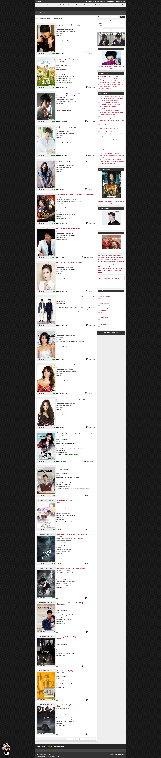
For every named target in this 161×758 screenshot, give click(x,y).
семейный (62, 443)
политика (65, 649)
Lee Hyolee (83, 365)
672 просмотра (61, 666)
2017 (60, 646)
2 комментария (91, 427)
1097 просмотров (62, 632)
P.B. (74, 590)
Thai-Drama (114, 86)
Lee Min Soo (71, 448)
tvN (61, 72)
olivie (113, 278)
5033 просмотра (62, 495)
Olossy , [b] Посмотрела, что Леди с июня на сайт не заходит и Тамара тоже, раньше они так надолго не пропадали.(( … (111, 98)
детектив (66, 549)
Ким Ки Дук (65, 653)
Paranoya (109, 147)
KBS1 (61, 216)
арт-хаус (70, 649)
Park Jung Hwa (72, 76)
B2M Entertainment (66, 380)
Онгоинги (104, 82)
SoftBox (70, 80)
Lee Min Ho (73, 95)
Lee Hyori (78, 365)
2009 (64, 579)
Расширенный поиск (59, 9)
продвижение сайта (120, 754)
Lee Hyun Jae (81, 161)
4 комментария (91, 223)
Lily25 (108, 159)
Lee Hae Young (70, 721)
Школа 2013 (84, 311)
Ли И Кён (61, 25)
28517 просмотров (62, 121)
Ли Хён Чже (62, 161)
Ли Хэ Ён (64, 721)
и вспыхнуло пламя (104, 301)
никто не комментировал (89, 257)
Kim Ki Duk (71, 653)
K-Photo (118, 77)
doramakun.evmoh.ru (109, 1)
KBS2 (61, 517)
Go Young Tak (65, 683)
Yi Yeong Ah (78, 331)
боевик (65, 477)
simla (107, 96)
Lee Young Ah (72, 331)
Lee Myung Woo (65, 585)
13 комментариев (91, 393)
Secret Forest (64, 557)
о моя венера (103, 310)
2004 (64, 209)
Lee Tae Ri (74, 93)
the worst (64, 484)
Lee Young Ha (72, 229)
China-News (120, 84)
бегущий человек (104, 294)
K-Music (120, 80)
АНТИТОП (42, 12)
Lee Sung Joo (65, 214)
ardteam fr (102, 312)
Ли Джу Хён (64, 651)
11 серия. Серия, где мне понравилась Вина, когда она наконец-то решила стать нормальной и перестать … (111, 112)
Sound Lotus (64, 452)
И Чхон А (67, 399)
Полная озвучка (106, 80)
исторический (63, 210)
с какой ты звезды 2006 (105, 305)
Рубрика (100, 86)
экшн (61, 614)
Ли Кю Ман (78, 555)
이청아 (86, 399)
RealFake (63, 725)
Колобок (63, 655)
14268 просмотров (62, 291)
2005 (67, 209)
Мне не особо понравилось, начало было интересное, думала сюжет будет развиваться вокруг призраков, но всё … (111, 126)
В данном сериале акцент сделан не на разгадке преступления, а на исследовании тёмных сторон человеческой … (112, 155)
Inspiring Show (68, 590)
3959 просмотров (62, 257)
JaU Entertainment (66, 278)
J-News (103, 84)
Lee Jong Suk (75, 309)
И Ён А (66, 331)
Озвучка (100, 79)
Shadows (64, 78)
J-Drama (114, 82)
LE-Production (69, 558)
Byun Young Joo (72, 555)
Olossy (107, 102)
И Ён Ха (66, 229)
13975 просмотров (62, 87)
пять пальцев (103, 324)
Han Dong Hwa (72, 74)
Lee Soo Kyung (68, 263)
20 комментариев (91, 598)
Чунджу (67, 31)
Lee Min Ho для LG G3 (111, 228)
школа (77, 477)
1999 (60, 678)
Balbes (100, 278)
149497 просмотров (62, 155)
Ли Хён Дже (68, 161)
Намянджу (67, 101)
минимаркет (103, 322)
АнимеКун (49, 9)
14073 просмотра (62, 427)
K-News (101, 77)
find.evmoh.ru (112, 4)
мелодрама (73, 443)
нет (62, 723)
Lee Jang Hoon (71, 482)
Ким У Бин (62, 303)
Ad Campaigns (107, 88)
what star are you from (105, 296)
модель (68, 129)
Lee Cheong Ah (80, 399)
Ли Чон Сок (62, 301)
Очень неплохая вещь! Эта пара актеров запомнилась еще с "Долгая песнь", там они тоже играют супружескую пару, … (112, 149)
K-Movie (107, 84)
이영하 (83, 229)
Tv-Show (118, 82)
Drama (107, 77)
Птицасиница (108, 139)
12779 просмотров (62, 700)
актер (64, 97)
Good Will (68, 78)
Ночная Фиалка (109, 116)
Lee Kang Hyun (65, 515)
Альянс (63, 589)
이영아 (83, 331)
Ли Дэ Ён (64, 619)
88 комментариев (91, 563)
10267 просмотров (62, 325)
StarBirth (109, 86)
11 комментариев (91, 495)
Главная (38, 9)
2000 (60, 509)
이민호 (78, 95)
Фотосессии (102, 49)
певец (67, 163)
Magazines (112, 77)
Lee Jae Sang (73, 515)
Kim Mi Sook (83, 448)
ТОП (37, 12)
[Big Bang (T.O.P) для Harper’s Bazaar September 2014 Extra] (111, 64)
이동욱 (74, 127)
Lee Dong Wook (68, 127)
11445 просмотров (62, 461)
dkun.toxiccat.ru (97, 1)
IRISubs (63, 450)
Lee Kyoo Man (85, 555)
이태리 (78, 93)
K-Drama (109, 82)
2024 (60, 441)
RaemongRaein (65, 174)
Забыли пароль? (113, 29)
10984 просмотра (62, 359)
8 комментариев (91, 734)
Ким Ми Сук (77, 448)
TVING (61, 480)
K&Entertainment (65, 346)
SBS (61, 587)
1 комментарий (91, 87)
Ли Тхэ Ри (68, 93)
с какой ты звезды (104, 298)
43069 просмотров (62, 223)
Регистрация (113, 20)
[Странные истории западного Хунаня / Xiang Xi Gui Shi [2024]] (111, 197)
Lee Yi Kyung (67, 25)
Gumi (67, 341)
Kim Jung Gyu (72, 214)
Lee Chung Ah (73, 399)
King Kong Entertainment (67, 142)
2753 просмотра (62, 734)
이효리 (88, 365)
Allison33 (117, 278)
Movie (121, 79)
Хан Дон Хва (65, 74)
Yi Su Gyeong (75, 263)
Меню (43, 9)
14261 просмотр (62, 53)
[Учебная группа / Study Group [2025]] (46, 493)
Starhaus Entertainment (67, 110)
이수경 (81, 263)
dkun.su (88, 1)
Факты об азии (103, 233)
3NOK (66, 80)
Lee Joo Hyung (71, 651)
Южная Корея (73, 31)
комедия (65, 69)
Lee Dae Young (70, 619)
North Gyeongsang (73, 341)
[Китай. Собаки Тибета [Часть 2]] (111, 248)
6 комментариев (91, 291)
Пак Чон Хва (65, 76)
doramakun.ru (120, 1)
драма (61, 69)
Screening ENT (65, 40)
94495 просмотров (62, 598)
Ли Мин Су (64, 448)
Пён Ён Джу (65, 555)
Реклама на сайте (111, 333)
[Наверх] (5, 750)
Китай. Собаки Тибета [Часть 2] (111, 250)
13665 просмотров (62, 529)
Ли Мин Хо (67, 95)
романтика (67, 443)
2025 (60, 475)
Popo (63, 519)
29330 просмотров (62, 393)
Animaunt (63, 486)
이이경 (78, 25)
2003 (60, 612)
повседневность (71, 477)
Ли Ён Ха (61, 229)
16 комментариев (91, 189)
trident (109, 278)
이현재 (86, 161)
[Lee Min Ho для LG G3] (111, 224)
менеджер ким (103, 319)
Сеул (67, 133)
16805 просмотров (62, 563)
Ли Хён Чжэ (74, 161)
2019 (60, 67)
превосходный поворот (105, 326)
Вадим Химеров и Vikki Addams (82, 590)
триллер (62, 549)
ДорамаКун (39, 1)
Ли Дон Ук (61, 127)
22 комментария (91, 155)
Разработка (112, 754)
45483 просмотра (62, 189)
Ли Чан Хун (64, 482)
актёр (64, 163)
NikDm (105, 278)
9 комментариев (91, 53)
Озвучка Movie (114, 80)
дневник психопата (104, 317)
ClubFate (68, 218)
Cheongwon (68, 371)
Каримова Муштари (110, 131)
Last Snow (68, 484)
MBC (61, 446)
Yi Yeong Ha (78, 229)
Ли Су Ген (61, 263)
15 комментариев (91, 121)
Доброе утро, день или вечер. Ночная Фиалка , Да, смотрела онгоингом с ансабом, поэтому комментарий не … (112, 161)
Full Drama (116, 79)
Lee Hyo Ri (72, 365)
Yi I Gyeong (73, 25)
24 (94, 739)
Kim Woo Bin (82, 309)
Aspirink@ (109, 153)
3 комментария (91, 325)
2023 (60, 716)
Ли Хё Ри (67, 365)
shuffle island (103, 315)
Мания (69, 557)
